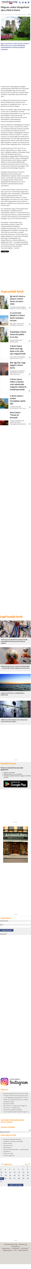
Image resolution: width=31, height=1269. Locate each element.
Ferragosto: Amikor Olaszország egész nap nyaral (16, 1095)
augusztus (7, 1164)
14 (19, 1172)
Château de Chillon (8, 1153)
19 (10, 1175)
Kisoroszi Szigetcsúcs (9, 1155)
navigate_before (2, 1164)
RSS (15, 1250)
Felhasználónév (4, 921)
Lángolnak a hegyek (8, 1101)
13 (14, 1172)
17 (1, 1175)
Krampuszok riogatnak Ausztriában (12, 1109)
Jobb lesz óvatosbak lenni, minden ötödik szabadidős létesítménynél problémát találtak (14, 641)
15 (23, 1172)
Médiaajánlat (7, 1250)
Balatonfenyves (7, 1147)
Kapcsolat (15, 1248)
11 (6, 1172)
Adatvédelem (23, 1250)
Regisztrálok (3, 934)
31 (1, 1181)
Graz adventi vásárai (8, 1103)
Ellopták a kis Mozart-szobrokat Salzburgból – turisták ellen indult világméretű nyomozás (15, 667)
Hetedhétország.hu (20, 14)
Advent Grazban (7, 1143)
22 (23, 1175)
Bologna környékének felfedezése (12, 1139)
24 (1, 1178)
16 (28, 1172)
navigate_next (30, 1130)
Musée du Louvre (8, 1145)
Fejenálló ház (6, 1151)
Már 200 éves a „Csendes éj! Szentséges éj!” (15, 1105)
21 (19, 1175)
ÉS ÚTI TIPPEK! (6, 1122)
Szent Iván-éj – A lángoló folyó (11, 1107)
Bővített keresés (4, 1132)
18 (6, 1175)
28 (19, 1178)
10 (1, 1172)
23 (28, 1175)
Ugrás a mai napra (15, 1185)
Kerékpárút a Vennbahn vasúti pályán (13, 1141)
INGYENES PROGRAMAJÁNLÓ (12, 1120)
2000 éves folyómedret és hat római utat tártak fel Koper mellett (14, 720)
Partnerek (24, 1248)
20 (14, 1175)
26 (10, 1178)
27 (14, 1178)
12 (10, 1172)
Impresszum (6, 1248)
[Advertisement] (15, 67)
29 (23, 1178)
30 (28, 1178)
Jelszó (1, 924)
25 (6, 1178)
